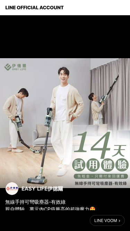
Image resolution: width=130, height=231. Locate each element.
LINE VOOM (105, 220)
